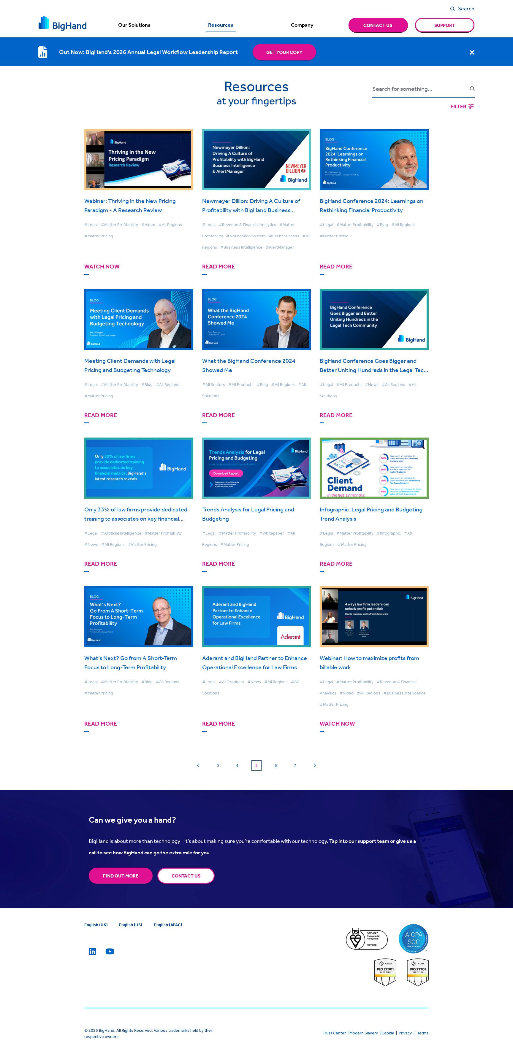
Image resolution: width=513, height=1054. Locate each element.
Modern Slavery (363, 1033)
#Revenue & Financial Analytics (247, 224)
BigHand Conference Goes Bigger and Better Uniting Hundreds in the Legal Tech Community (373, 369)
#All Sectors (213, 384)
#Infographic (389, 533)
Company (302, 24)
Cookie (387, 1033)
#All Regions (170, 224)
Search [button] (466, 8)
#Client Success (284, 236)
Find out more (120, 876)
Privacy (405, 1033)
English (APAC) (168, 924)
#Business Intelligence (241, 247)
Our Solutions (134, 24)
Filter (458, 106)
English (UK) (96, 924)
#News (372, 384)
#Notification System (246, 236)
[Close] (472, 52)
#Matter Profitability (119, 224)
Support (444, 25)
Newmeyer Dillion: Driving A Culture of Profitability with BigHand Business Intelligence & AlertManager (251, 209)
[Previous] (198, 765)
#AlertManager (280, 247)
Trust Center (334, 1033)
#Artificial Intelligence (121, 533)
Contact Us (186, 876)
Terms (423, 1033)
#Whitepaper (271, 533)
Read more (218, 266)
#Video (148, 224)
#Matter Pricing (98, 236)
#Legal (91, 224)
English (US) (130, 924)
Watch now (102, 266)
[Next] (314, 765)
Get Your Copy (284, 52)
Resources (220, 24)
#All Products (241, 384)
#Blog (382, 224)
